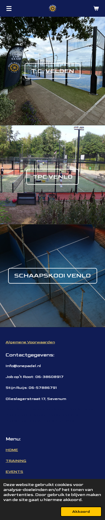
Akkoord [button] (81, 511)
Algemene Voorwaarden (30, 342)
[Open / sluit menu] (9, 8)
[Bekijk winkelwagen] (96, 8)
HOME (12, 449)
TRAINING (16, 460)
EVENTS (14, 471)
